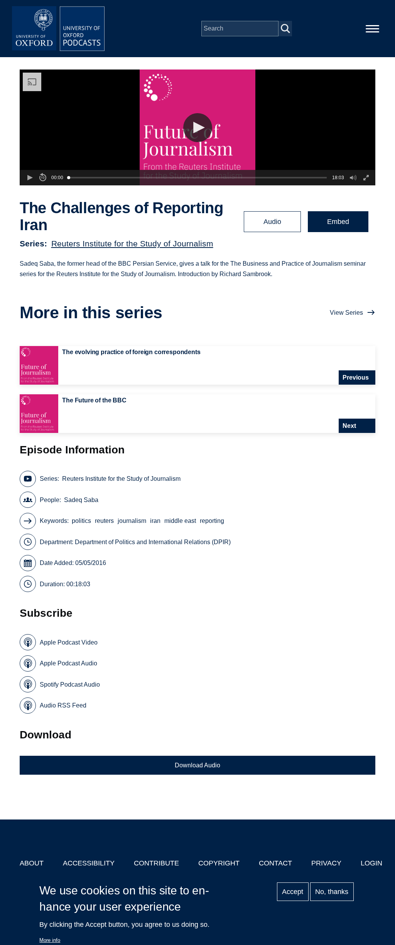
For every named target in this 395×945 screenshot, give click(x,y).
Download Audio (197, 765)
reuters (104, 520)
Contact (275, 863)
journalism (132, 520)
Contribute (156, 863)
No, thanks (331, 892)
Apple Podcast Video (69, 642)
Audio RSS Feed (63, 705)
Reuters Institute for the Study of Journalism (132, 243)
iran (155, 520)
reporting (212, 520)
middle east (180, 520)
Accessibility (89, 863)
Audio (272, 222)
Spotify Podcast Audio (70, 684)
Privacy (326, 863)
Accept (292, 892)
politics (81, 520)
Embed (338, 222)
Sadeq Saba (81, 500)
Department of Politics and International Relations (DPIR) (153, 542)
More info (49, 940)
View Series (346, 312)
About (32, 863)
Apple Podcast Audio (68, 663)
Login (371, 863)
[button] (197, 127)
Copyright (219, 863)
